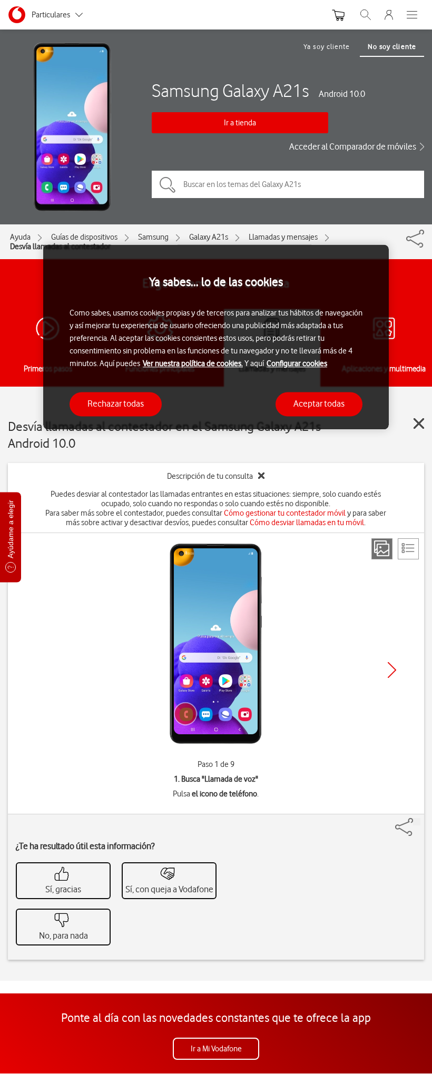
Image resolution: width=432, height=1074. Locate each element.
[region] (216, 336)
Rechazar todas (115, 404)
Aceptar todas (319, 404)
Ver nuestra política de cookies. (193, 364)
